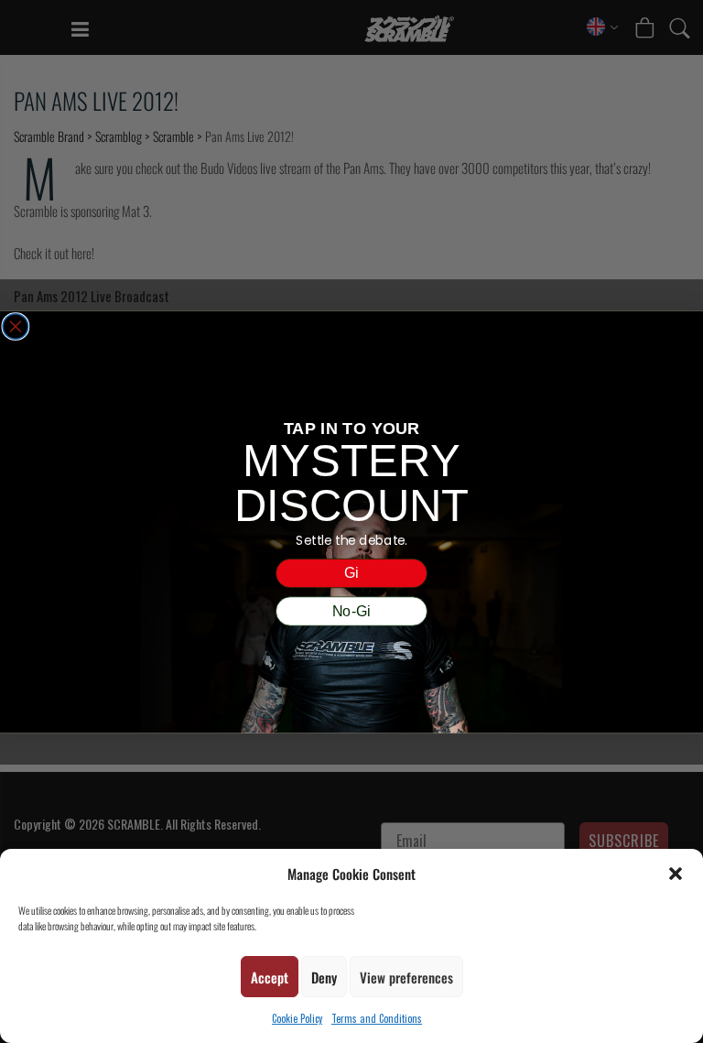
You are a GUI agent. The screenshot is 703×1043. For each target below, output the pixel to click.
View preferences (406, 977)
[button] (675, 873)
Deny (324, 977)
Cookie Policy (297, 1018)
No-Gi (351, 611)
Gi (351, 572)
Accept (269, 977)
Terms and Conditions (376, 1018)
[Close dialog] (15, 326)
